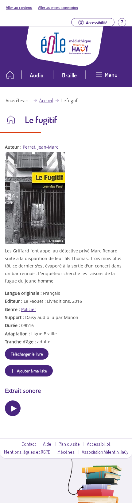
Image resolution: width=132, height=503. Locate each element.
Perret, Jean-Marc (40, 147)
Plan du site (69, 444)
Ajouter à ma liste (32, 370)
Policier (28, 309)
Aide (47, 444)
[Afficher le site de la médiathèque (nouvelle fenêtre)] (80, 52)
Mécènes (66, 452)
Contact (28, 444)
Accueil (46, 100)
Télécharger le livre (27, 354)
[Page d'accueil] (53, 52)
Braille (69, 75)
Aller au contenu (19, 7)
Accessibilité (99, 444)
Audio (36, 75)
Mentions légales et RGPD (27, 452)
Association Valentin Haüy (105, 452)
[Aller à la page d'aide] (122, 21)
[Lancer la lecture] (13, 408)
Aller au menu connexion (58, 7)
